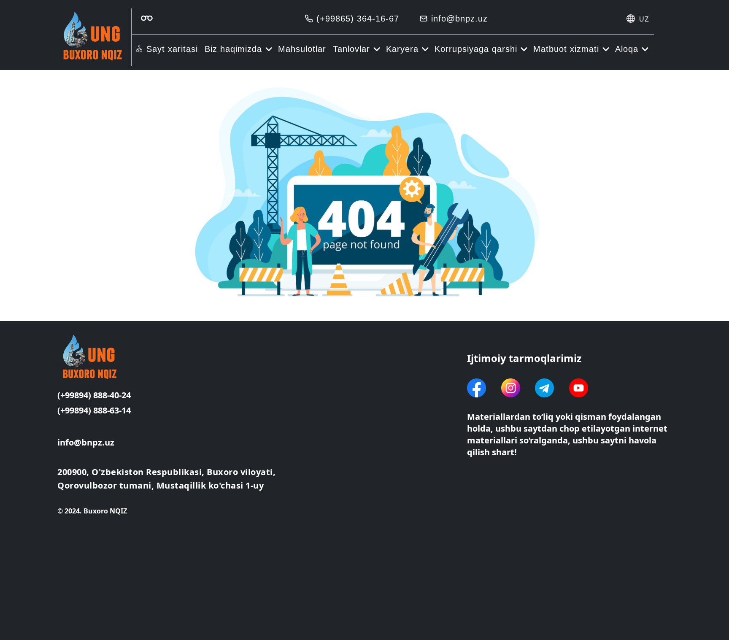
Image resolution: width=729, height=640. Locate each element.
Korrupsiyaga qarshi (476, 49)
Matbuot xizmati (566, 49)
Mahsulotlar (302, 49)
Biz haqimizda (233, 49)
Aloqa (626, 49)
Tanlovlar (351, 49)
